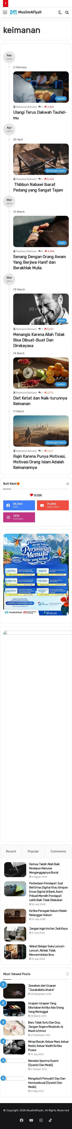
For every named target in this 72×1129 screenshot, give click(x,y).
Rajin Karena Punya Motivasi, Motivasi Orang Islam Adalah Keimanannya (39, 462)
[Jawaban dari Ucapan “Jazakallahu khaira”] (14, 991)
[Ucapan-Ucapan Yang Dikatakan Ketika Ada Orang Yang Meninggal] (14, 1008)
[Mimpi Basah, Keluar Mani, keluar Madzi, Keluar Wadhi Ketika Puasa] (14, 1047)
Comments (58, 851)
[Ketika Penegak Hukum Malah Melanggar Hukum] (15, 916)
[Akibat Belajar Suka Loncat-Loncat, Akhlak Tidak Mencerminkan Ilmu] (15, 951)
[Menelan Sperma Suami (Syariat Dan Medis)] (14, 1066)
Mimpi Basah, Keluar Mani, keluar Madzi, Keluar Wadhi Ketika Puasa (48, 1046)
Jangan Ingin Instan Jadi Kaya (48, 928)
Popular (33, 851)
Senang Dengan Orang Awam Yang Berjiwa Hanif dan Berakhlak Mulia (39, 262)
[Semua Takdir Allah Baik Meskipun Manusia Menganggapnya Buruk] (15, 869)
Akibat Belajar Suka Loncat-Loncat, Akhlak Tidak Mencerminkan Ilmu (47, 950)
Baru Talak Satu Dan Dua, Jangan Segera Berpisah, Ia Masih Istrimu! (45, 1027)
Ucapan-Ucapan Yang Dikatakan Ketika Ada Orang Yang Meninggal (46, 1008)
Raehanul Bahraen (26, 106)
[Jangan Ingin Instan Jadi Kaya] (15, 934)
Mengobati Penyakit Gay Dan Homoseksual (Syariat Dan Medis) (46, 1083)
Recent (11, 851)
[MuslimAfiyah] (26, 12)
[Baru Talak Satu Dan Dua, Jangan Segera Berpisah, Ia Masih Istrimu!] (14, 1028)
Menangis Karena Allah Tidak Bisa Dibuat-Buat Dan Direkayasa (39, 340)
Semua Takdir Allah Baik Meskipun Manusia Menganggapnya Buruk (44, 868)
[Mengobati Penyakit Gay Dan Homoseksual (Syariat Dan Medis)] (14, 1084)
